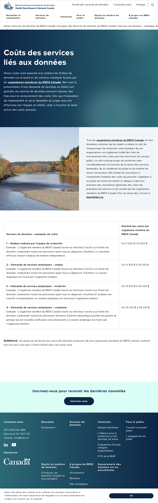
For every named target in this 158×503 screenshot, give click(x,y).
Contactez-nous (13, 422)
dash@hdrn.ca (94, 197)
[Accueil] (29, 6)
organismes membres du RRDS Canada (34, 82)
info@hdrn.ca (21, 438)
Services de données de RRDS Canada (33, 26)
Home (7, 26)
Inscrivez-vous (79, 401)
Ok (131, 496)
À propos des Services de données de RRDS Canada (86, 26)
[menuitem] (90, 5)
